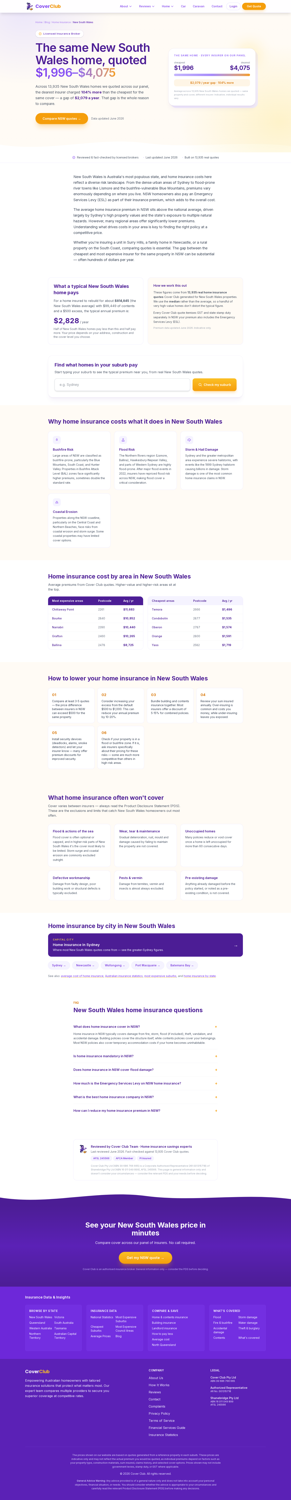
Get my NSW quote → (145, 1258)
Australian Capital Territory (65, 1335)
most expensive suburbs (160, 976)
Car (183, 6)
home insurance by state (200, 976)
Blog (47, 22)
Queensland (37, 1322)
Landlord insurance (164, 1328)
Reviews (145, 6)
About (124, 6)
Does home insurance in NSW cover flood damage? (145, 1069)
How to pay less (162, 1333)
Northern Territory (35, 1335)
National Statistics (102, 1317)
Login (233, 6)
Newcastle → (85, 965)
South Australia (63, 1322)
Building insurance (164, 1322)
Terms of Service (162, 1421)
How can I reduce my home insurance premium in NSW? (145, 1110)
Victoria (59, 1317)
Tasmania (60, 1328)
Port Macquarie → (147, 965)
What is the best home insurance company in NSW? (145, 1097)
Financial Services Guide (167, 1428)
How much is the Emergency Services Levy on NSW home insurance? (145, 1083)
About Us (156, 1378)
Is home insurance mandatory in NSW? (145, 1056)
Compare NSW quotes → (62, 119)
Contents (219, 1337)
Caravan (198, 6)
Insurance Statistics (163, 1435)
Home (166, 6)
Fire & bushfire (222, 1322)
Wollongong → (115, 965)
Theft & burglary (249, 1328)
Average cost (160, 1339)
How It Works (159, 1385)
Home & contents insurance (170, 1317)
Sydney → (59, 965)
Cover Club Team (124, 1147)
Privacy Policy (159, 1413)
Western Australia (40, 1328)
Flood (217, 1317)
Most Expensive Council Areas (126, 1328)
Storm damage (247, 1317)
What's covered (249, 1337)
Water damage (248, 1322)
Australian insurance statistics (124, 976)
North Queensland (164, 1344)
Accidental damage (220, 1330)
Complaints (157, 1406)
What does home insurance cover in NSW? (145, 1026)
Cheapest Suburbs (97, 1328)
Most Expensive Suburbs (126, 1319)
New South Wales (40, 1317)
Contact (217, 6)
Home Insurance (61, 22)
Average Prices (101, 1336)
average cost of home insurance (82, 976)
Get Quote (254, 6)
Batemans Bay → (182, 965)
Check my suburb (217, 385)
